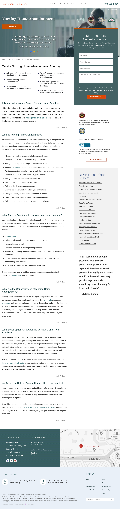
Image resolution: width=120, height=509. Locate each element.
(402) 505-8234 (111, 4)
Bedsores (82, 196)
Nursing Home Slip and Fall (89, 237)
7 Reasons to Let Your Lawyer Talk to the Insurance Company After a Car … (60, 481)
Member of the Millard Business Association (111, 20)
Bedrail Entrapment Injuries (89, 193)
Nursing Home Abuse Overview (90, 183)
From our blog (10, 474)
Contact (104, 483)
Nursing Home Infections (88, 227)
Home (3, 59)
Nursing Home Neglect (87, 230)
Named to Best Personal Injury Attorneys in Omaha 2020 (80, 20)
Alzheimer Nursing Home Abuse (90, 189)
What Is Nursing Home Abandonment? (15, 81)
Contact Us (12, 27)
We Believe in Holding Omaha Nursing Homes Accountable (52, 91)
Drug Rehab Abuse (86, 203)
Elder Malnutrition (86, 206)
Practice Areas (90, 486)
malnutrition (16, 275)
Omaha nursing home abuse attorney (39, 407)
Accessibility (106, 490)
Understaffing (10, 236)
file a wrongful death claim (13, 363)
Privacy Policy (90, 90)
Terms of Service (106, 90)
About (87, 483)
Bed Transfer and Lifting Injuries (90, 200)
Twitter (11, 460)
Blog (103, 479)
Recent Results (90, 490)
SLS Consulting (30, 504)
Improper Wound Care (87, 216)
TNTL (82, 131)
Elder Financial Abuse (87, 210)
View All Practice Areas (87, 244)
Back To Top (60, 128)
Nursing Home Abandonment (89, 223)
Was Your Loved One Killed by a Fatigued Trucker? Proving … (22, 481)
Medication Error (85, 220)
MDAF (82, 115)
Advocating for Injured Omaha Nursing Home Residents (18, 74)
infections (6, 303)
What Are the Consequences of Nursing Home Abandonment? (52, 75)
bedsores (16, 167)
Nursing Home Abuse (14, 59)
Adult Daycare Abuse (86, 186)
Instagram (15, 460)
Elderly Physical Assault (87, 213)
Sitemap (90, 474)
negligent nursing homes (38, 118)
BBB (84, 145)
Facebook (7, 460)
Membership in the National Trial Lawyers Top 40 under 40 (101, 20)
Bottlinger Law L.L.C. (14, 4)
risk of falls (47, 300)
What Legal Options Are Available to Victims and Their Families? (52, 84)
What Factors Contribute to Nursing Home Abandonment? (18, 87)
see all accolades (96, 159)
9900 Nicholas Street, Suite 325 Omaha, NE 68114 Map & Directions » (17, 447)
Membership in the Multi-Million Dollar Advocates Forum (91, 20)
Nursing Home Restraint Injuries (91, 233)
